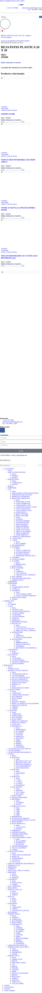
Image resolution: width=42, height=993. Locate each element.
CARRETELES (17, 483)
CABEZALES (16, 693)
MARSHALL (20, 736)
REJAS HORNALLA (19, 823)
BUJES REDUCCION (23, 502)
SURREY (15, 978)
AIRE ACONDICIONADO (16, 472)
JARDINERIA (12, 582)
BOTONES (15, 769)
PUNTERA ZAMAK (22, 554)
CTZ (13, 964)
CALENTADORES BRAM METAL (19, 752)
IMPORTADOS (21, 564)
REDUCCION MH (22, 514)
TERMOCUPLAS (17, 580)
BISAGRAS (16, 757)
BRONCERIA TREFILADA (21, 498)
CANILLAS (16, 589)
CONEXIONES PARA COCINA (26, 507)
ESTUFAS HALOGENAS (20, 681)
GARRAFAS (16, 620)
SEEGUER (15, 980)
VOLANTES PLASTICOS (20, 910)
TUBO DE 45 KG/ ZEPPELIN (25, 575)
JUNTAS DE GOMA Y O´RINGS (19, 870)
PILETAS (11, 896)
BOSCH (14, 961)
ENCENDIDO (20, 773)
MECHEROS (16, 799)
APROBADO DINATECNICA (26, 556)
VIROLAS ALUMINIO (23, 531)
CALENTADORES (18, 616)
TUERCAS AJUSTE (22, 528)
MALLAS (15, 893)
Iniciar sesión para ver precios (11, 62)
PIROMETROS (17, 816)
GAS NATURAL (21, 573)
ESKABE (15, 968)
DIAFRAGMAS (17, 716)
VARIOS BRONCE (22, 535)
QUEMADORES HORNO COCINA (24, 820)
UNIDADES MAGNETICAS (17, 945)
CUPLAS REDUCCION (24, 510)
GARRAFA (19, 571)
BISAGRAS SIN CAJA (23, 763)
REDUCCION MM (22, 516)
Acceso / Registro (9, 990)
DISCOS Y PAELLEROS (24, 637)
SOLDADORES (17, 639)
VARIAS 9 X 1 (16, 982)
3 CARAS (19, 782)
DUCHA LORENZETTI (20, 679)
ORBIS (18, 740)
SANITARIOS (19, 41)
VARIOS (27, 41)
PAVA (14, 686)
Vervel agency (32, 455)
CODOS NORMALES (23, 503)
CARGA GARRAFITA (23, 550)
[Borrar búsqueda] (36, 465)
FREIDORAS (12, 867)
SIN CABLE (20, 794)
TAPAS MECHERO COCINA (21, 837)
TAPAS (18, 517)
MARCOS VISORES (18, 702)
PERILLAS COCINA (19, 806)
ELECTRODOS (17, 696)
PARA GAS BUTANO (23, 644)
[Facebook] (2, 430)
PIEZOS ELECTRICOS (19, 705)
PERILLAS (15, 856)
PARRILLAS (16, 684)
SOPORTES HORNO (19, 832)
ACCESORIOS (9, 41)
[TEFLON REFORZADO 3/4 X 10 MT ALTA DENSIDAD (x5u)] (15, 220)
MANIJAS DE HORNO (19, 797)
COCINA (11, 754)
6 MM (18, 809)
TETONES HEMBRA (23, 521)
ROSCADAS (16, 976)
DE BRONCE (20, 843)
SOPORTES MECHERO (20, 834)
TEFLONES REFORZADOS (21, 578)
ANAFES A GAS (17, 609)
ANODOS (15, 917)
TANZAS (15, 484)
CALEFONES (16, 615)
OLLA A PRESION (14, 886)
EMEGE (14, 966)
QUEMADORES (17, 632)
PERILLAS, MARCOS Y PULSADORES (25, 703)
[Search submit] (40, 17)
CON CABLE (20, 792)
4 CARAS (19, 783)
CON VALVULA (21, 627)
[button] (21, 12)
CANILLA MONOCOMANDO (26, 596)
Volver (10, 470)
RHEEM (18, 743)
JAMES (18, 933)
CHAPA (18, 804)
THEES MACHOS (22, 524)
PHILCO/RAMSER (22, 938)
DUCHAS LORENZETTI (20, 662)
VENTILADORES (18, 663)
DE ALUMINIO (21, 543)
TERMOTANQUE (14, 914)
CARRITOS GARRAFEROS (21, 536)
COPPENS (19, 928)
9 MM (18, 815)
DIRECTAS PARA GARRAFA (26, 630)
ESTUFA (15, 876)
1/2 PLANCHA (21, 827)
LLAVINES (15, 561)
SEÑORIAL (20, 745)
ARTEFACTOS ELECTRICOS (18, 670)
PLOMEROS (20, 646)
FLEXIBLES (16, 547)
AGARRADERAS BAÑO (20, 587)
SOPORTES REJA (18, 836)
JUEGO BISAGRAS (22, 768)
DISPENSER (12, 488)
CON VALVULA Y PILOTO (25, 629)
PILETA (10, 486)
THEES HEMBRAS (22, 526)
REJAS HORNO (17, 822)
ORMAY (18, 742)
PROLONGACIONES (19, 597)
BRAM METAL (21, 729)
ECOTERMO (20, 731)
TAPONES (19, 519)
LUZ (17, 775)
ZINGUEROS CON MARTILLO (26, 648)
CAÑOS (14, 540)
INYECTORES (17, 698)
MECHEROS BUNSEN (19, 622)
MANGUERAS (17, 566)
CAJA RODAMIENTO (23, 766)
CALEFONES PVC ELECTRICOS (19, 749)
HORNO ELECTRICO (19, 683)
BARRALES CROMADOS (21, 496)
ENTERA (19, 829)
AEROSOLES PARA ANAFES (22, 495)
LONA (14, 902)
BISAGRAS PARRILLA (24, 764)
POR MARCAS (17, 726)
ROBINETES (16, 830)
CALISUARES (17, 538)
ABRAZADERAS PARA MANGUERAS (25, 493)
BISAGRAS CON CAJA (24, 761)
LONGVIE (19, 735)
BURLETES (16, 776)
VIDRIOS (15, 707)
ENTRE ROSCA (21, 512)
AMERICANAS (17, 959)
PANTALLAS (16, 623)
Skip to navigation (6, 1)
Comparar (7, 989)
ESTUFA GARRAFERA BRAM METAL (21, 863)
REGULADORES (18, 568)
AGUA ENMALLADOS (24, 594)
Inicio (2, 41)
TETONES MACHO (22, 523)
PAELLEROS (12, 888)
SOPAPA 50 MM (8, 114)
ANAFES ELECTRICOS (20, 674)
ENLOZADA (20, 844)
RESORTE (19, 790)
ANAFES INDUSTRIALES (21, 611)
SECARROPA (12, 912)
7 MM (18, 811)
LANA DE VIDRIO (18, 559)
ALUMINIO (20, 803)
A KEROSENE (13, 649)
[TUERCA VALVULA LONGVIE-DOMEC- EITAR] (15, 172)
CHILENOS (20, 636)
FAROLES (15, 618)
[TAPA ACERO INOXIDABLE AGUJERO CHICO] (15, 124)
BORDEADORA (13, 479)
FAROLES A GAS (14, 865)
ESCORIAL (19, 733)
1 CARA (18, 780)
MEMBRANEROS (22, 643)
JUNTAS (15, 700)
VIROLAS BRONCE (22, 533)
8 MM (18, 813)
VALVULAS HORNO (19, 848)
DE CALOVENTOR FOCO (21, 677)
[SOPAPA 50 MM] (15, 78)
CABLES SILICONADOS (20, 695)
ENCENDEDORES (18, 545)
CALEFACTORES (18, 613)
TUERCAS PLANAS (23, 529)
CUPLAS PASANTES (23, 509)
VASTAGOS (16, 860)
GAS (9, 489)
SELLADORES (17, 576)
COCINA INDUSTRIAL (16, 851)
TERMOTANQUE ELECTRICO (18, 947)
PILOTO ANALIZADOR (20, 973)
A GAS (10, 606)
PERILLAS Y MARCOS (20, 721)
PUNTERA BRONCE (23, 552)
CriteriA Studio (16, 460)
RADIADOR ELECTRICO (20, 688)
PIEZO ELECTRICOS (19, 723)
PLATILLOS (16, 724)
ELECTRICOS (12, 655)
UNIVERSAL (20, 747)
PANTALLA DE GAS (15, 889)
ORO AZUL (20, 738)
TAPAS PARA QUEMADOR (21, 855)
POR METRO (20, 785)
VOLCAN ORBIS (18, 983)
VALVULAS (16, 862)
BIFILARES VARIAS (19, 963)
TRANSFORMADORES (20, 846)
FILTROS (15, 476)
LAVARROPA (12, 879)
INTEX (14, 900)
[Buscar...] (40, 465)
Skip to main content (18, 1)
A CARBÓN (12, 604)
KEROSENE (12, 872)
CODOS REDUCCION (23, 505)
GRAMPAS (15, 557)
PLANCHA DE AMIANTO (21, 818)
